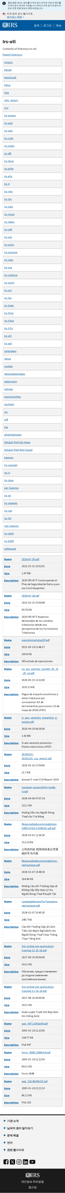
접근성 (32, 1187)
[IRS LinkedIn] (25, 1163)
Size (6, 573)
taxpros (8, 457)
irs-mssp (9, 214)
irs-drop (9, 161)
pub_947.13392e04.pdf (35, 1023)
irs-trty (8, 328)
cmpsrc (8, 62)
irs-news (9, 222)
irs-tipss (9, 321)
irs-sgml (9, 283)
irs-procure (10, 252)
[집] (9, 25)
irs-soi (8, 290)
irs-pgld (9, 533)
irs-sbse (9, 480)
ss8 (6, 419)
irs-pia (8, 237)
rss (6, 412)
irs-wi (7, 495)
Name (8, 559)
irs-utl (8, 336)
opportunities (12, 397)
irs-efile (9, 169)
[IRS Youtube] (32, 1162)
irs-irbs (8, 191)
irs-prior (9, 245)
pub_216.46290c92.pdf (35, 1081)
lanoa (7, 359)
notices (8, 389)
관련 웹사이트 (15, 1150)
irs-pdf (8, 229)
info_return (11, 100)
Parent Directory (12, 54)
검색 (36, 25)
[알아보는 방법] (32, 15)
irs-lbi (7, 518)
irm (6, 108)
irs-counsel (10, 465)
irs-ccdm (9, 146)
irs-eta (8, 176)
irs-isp (8, 199)
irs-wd (8, 343)
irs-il (7, 184)
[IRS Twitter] (12, 1163)
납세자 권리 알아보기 (20, 1128)
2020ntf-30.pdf (30, 559)
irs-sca (8, 267)
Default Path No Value (17, 442)
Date (7, 566)
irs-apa (8, 130)
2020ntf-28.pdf (30, 596)
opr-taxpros (11, 488)
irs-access (10, 115)
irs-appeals (11, 503)
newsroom (10, 381)
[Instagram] (18, 1162)
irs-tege (9, 305)
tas (6, 427)
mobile (8, 366)
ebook (8, 70)
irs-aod (8, 123)
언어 (10, 1142)
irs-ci (7, 473)
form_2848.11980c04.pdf (36, 1052)
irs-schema (10, 275)
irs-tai (7, 298)
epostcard (10, 77)
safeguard (10, 549)
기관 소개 (13, 1121)
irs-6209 (9, 541)
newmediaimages (14, 374)
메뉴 (59, 25)
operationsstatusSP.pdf (36, 640)
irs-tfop (9, 313)
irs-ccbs (8, 138)
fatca (7, 85)
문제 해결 (13, 1135)
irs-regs (8, 260)
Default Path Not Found (18, 450)
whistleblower (13, 435)
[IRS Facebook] (5, 1162)
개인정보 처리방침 (32, 1181)
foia (6, 92)
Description (11, 580)
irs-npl (8, 511)
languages (10, 351)
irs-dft (7, 153)
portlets (9, 404)
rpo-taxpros (11, 526)
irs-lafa (8, 207)
